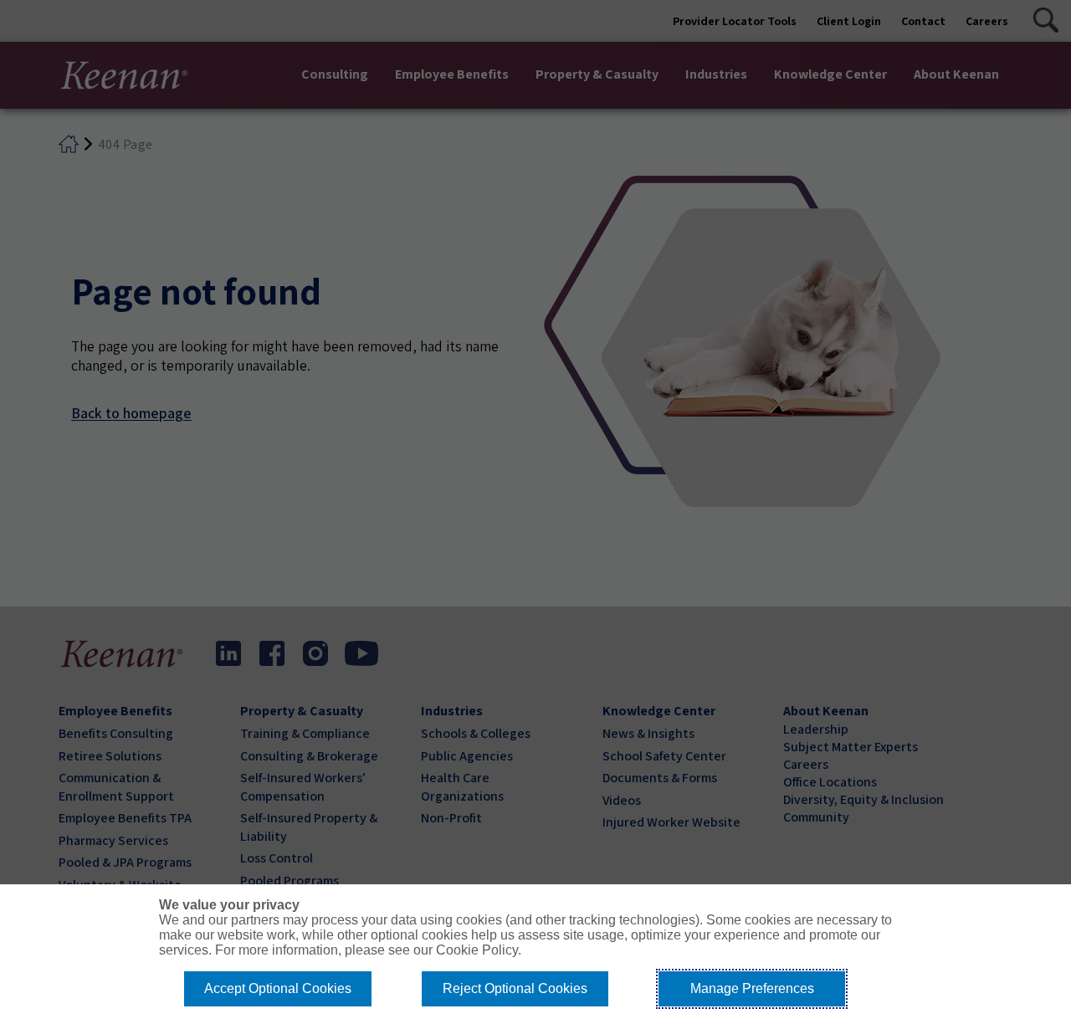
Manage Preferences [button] (752, 988)
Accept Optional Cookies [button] (277, 988)
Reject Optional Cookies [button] (515, 988)
